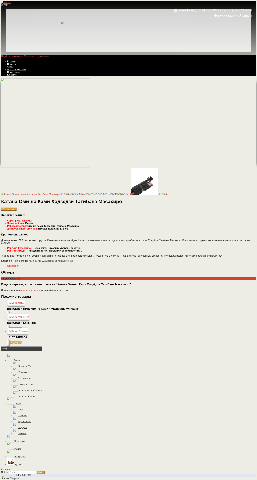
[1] (45, 167)
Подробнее (16, 342)
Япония (68, 261)
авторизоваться (29, 290)
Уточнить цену (8, 209)
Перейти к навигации (12, 56)
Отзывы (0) (13, 266)
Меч (40, 261)
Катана (33, 261)
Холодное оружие (53, 261)
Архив (17, 261)
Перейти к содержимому (36, 56)
